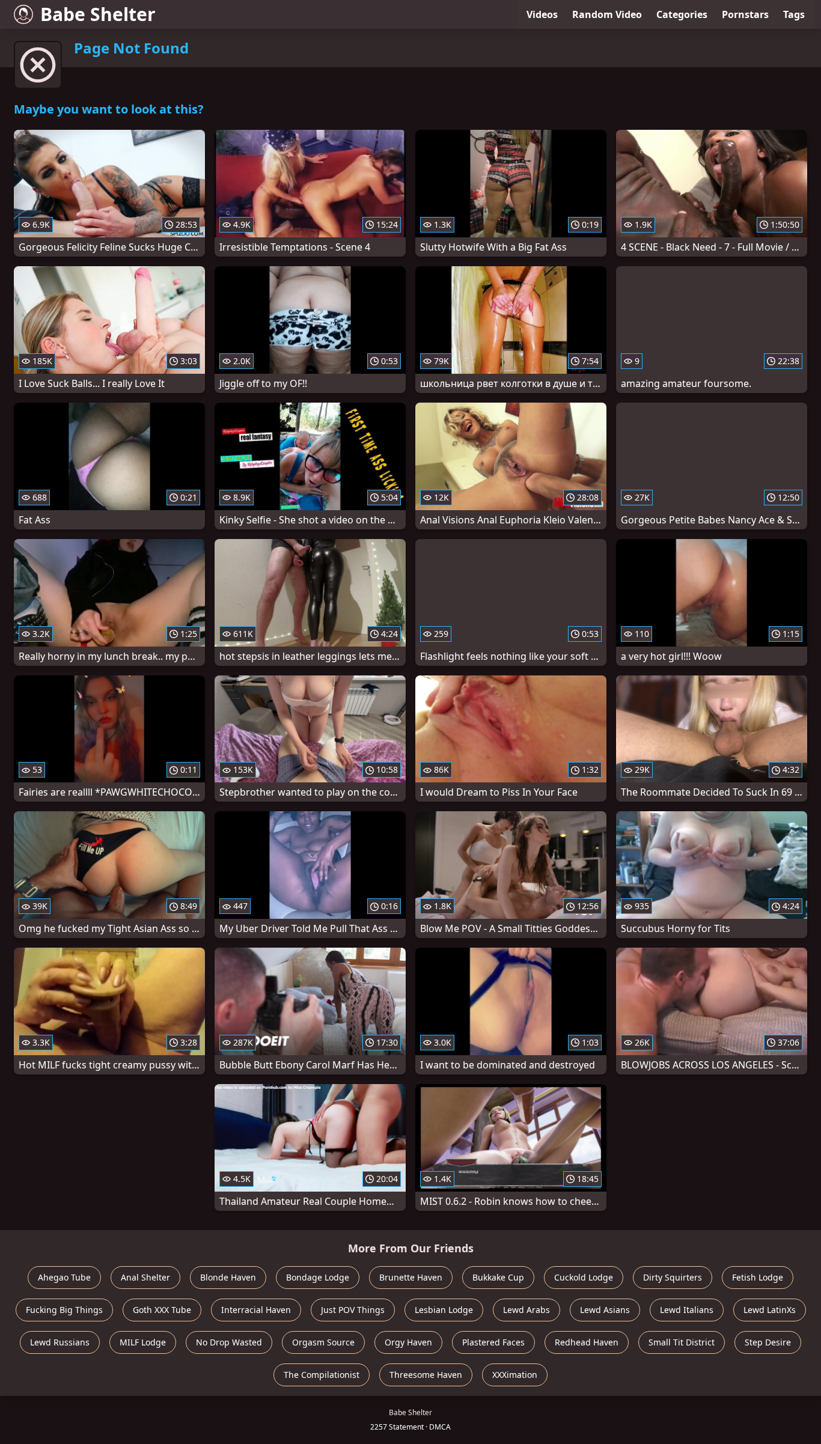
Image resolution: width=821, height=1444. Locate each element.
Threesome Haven (425, 1374)
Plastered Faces (493, 1342)
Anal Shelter (145, 1277)
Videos (542, 14)
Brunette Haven (410, 1277)
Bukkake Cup (498, 1277)
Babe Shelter (98, 14)
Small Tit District (682, 1342)
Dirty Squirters (672, 1277)
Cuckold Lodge (583, 1277)
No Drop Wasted (229, 1342)
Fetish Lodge (757, 1277)
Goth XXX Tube (162, 1309)
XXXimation (514, 1374)
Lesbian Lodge (444, 1309)
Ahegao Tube (64, 1277)
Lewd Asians (605, 1309)
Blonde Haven (228, 1277)
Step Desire (768, 1342)
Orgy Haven (408, 1342)
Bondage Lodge (317, 1277)
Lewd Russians (60, 1342)
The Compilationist (321, 1374)
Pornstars (745, 14)
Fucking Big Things (64, 1309)
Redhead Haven (586, 1342)
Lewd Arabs (526, 1309)
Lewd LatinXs (769, 1309)
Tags (794, 14)
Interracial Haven (256, 1309)
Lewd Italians (686, 1309)
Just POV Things (353, 1309)
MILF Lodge (143, 1342)
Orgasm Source (323, 1342)
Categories (681, 14)
